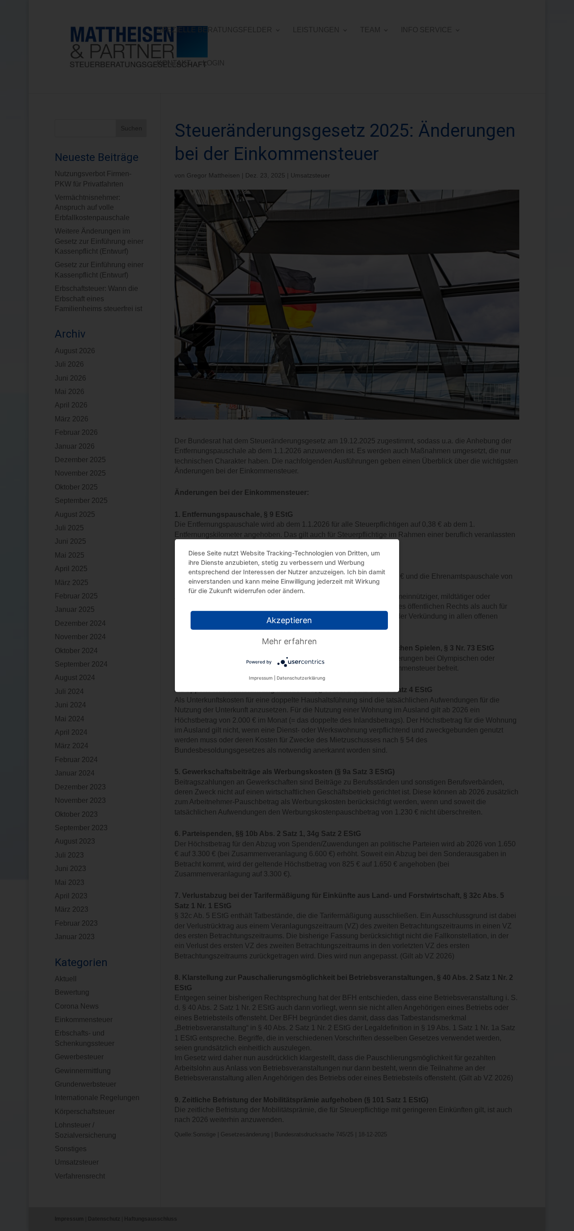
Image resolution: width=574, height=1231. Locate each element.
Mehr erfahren (289, 641)
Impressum (261, 678)
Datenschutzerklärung (301, 678)
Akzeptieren (289, 620)
